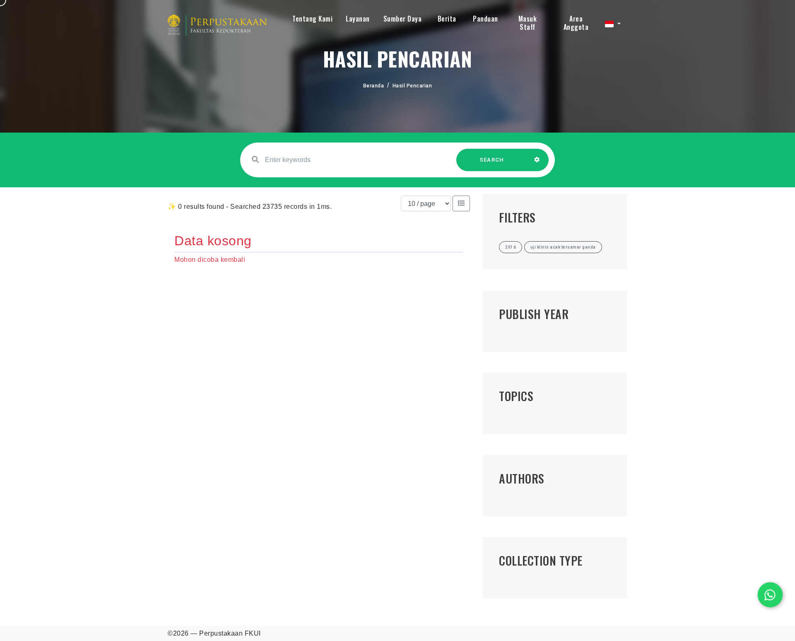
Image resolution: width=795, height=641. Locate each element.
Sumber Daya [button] (402, 19)
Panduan (485, 19)
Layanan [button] (358, 19)
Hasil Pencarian (412, 86)
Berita (447, 19)
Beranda (373, 86)
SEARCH (491, 160)
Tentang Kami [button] (312, 19)
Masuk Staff (527, 23)
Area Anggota (576, 23)
